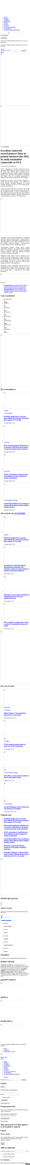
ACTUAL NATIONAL (10, 27)
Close (2, 1058)
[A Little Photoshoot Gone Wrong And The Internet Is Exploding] (16, 790)
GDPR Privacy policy (9, 1051)
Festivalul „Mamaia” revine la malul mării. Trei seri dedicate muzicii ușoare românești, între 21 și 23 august (16, 854)
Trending (6, 410)
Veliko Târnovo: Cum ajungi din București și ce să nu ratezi (14, 714)
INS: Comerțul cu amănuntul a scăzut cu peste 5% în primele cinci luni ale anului (16, 624)
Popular (8, 707)
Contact (6, 1077)
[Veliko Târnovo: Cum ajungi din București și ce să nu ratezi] (16, 697)
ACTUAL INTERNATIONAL (12, 30)
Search (24, 50)
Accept (2, 1142)
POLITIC (6, 25)
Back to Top (4, 1057)
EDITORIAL (7, 21)
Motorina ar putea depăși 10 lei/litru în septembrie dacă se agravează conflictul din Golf (16, 596)
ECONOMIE (8, 413)
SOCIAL (6, 24)
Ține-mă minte (6, 1097)
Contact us (6, 1050)
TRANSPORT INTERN (11, 500)
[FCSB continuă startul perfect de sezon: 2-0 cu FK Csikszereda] (16, 728)
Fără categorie (8, 803)
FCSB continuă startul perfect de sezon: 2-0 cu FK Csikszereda (14, 745)
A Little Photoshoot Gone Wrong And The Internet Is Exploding (16, 807)
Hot (5, 707)
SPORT (6, 22)
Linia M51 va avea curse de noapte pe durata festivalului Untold (16, 776)
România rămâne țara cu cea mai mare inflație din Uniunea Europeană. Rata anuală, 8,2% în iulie (16, 418)
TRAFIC (6, 18)
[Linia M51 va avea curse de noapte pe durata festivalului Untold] (16, 759)
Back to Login (4, 1121)
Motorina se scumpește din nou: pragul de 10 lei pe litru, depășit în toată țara (15, 847)
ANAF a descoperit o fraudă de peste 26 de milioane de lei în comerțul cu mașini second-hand (16, 476)
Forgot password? (5, 1103)
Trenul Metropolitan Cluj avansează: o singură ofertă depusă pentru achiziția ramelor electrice (16, 505)
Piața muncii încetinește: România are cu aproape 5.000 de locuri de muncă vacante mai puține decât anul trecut (16, 447)
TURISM (6, 20)
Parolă (2, 1094)
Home (5, 17)
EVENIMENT (7, 28)
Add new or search (6, 1151)
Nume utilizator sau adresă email (9, 1090)
